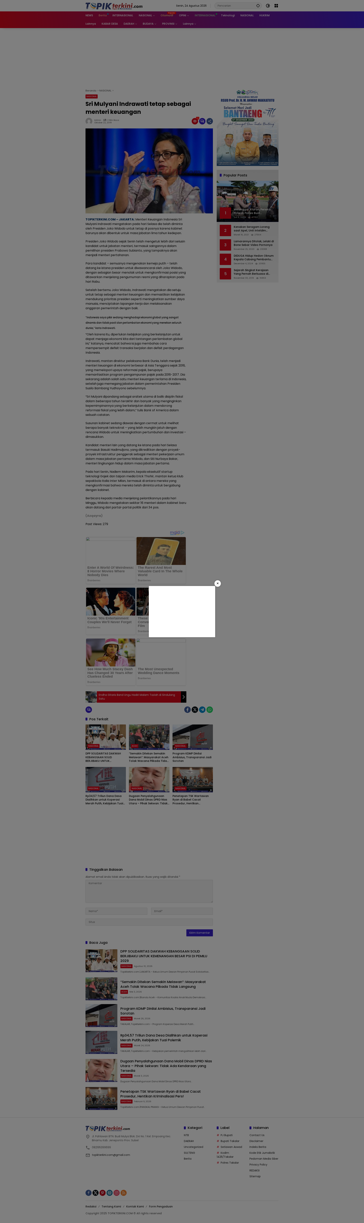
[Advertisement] (182, 611)
